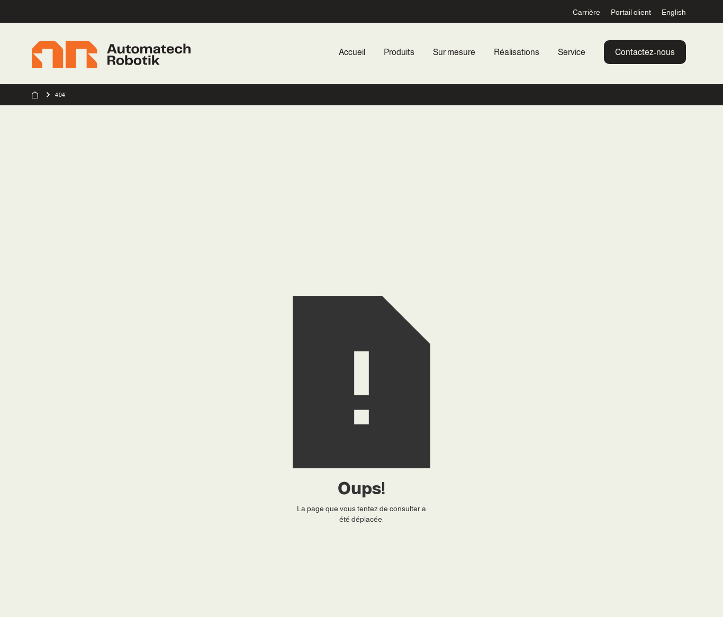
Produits (399, 52)
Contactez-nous (645, 52)
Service (571, 52)
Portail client (631, 12)
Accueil (352, 52)
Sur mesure (454, 52)
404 (60, 95)
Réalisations (516, 52)
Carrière (586, 12)
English (674, 12)
